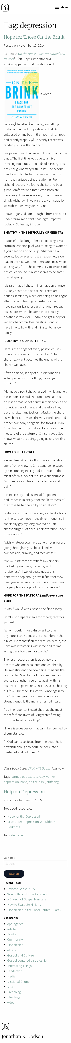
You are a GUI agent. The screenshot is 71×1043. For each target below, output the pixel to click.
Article (11, 929)
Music (11, 987)
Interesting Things (19, 966)
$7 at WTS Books (39, 768)
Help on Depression (24, 792)
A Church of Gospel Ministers (26, 899)
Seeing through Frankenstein (27, 894)
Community (15, 939)
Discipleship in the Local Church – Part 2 (34, 910)
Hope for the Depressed (23, 816)
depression (11, 782)
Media (11, 976)
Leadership (14, 971)
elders (11, 950)
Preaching (14, 992)
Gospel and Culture (20, 955)
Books (11, 934)
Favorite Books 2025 (21, 889)
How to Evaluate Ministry (24, 904)
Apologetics (15, 924)
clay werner (47, 776)
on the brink (37, 782)
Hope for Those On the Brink (34, 37)
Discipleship (15, 945)
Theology (13, 997)
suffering (53, 782)
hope (23, 782)
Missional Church (18, 981)
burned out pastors (24, 776)
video (11, 1002)
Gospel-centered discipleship (27, 960)
